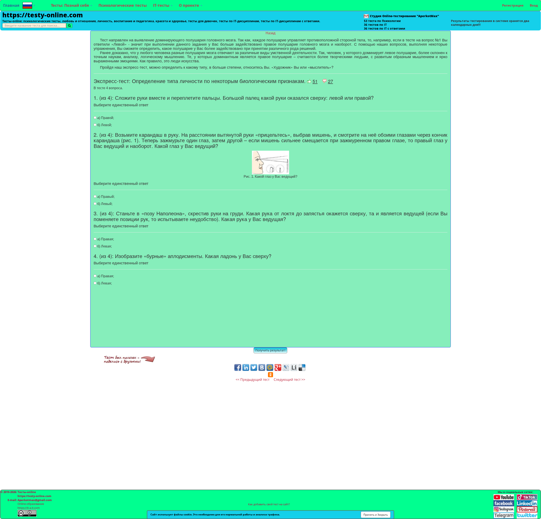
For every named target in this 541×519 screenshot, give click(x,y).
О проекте (189, 5)
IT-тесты (161, 5)
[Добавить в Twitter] (253, 367)
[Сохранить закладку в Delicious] (302, 367)
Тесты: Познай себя (70, 5)
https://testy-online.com (42, 15)
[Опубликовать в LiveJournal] (286, 367)
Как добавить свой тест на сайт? (269, 504)
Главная (11, 5)
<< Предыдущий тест (252, 379)
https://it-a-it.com (29, 508)
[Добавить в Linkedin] (245, 367)
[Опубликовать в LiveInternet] (294, 367)
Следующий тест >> (289, 379)
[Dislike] (324, 81)
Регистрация (512, 5)
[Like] (309, 81)
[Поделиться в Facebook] (237, 367)
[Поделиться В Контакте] (261, 367)
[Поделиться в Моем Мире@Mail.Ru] (269, 367)
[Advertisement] (45, 60)
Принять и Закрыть (375, 514)
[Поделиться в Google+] (278, 367)
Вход (534, 5)
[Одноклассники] (270, 374)
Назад (270, 33)
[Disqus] (270, 435)
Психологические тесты (122, 5)
